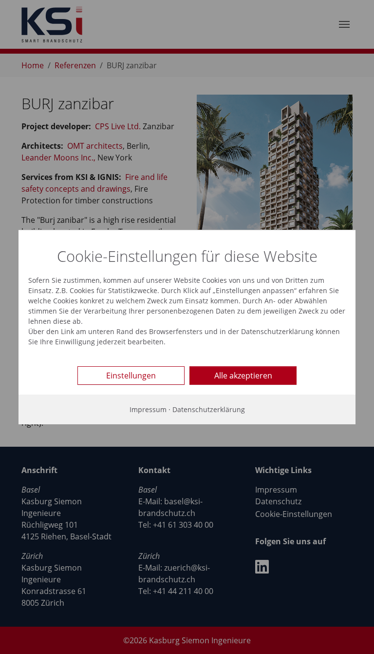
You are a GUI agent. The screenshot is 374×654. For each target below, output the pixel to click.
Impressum (148, 409)
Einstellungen (131, 375)
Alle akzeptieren (243, 375)
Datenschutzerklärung (208, 409)
